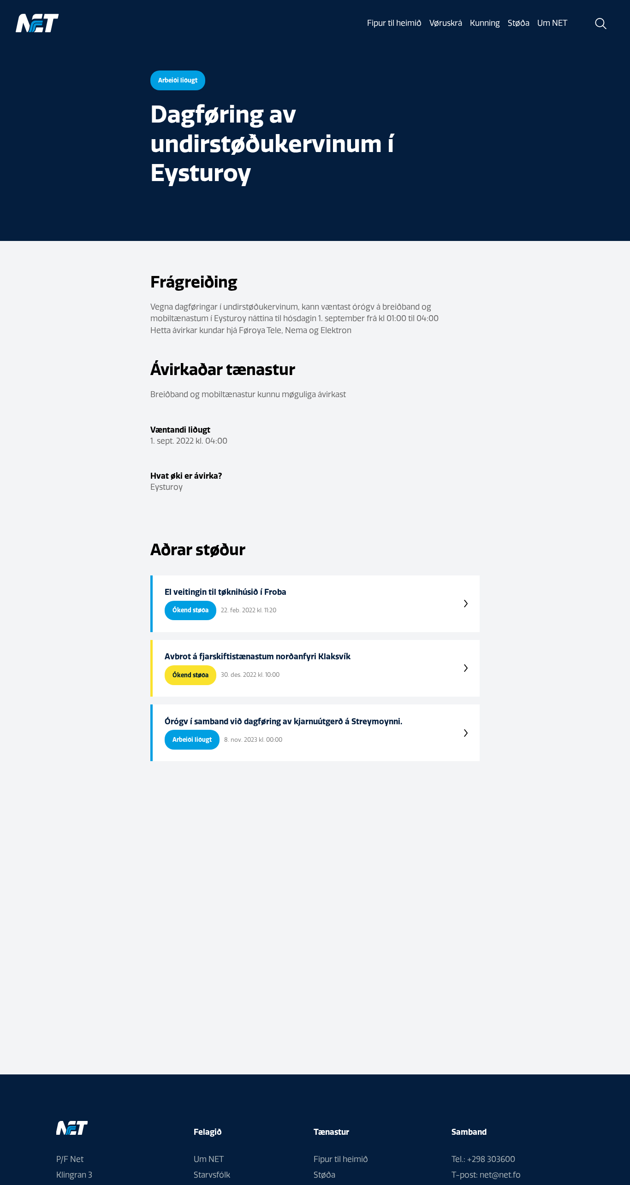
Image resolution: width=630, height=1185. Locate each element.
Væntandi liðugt (180, 429)
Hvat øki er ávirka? (186, 476)
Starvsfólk (212, 1174)
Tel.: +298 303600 (483, 1159)
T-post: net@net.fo (486, 1174)
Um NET (552, 23)
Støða (518, 23)
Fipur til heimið (394, 23)
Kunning (485, 23)
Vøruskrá (445, 23)
